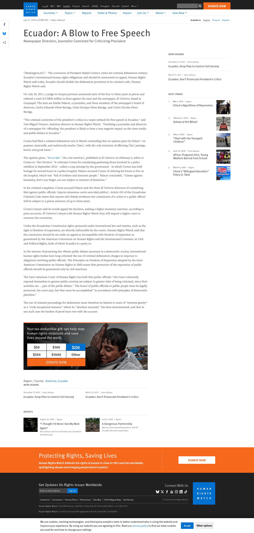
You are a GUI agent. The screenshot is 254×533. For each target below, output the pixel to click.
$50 (37, 347)
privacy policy (140, 525)
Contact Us (45, 499)
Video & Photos (107, 13)
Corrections (57, 499)
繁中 (59, 6)
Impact (127, 13)
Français (76, 6)
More (135, 6)
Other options (204, 525)
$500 (37, 354)
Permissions (85, 499)
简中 (52, 6)
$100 (56, 347)
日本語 (95, 6)
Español (125, 6)
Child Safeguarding (112, 499)
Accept (187, 525)
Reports (87, 13)
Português (105, 6)
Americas (50, 381)
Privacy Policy (71, 499)
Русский (115, 6)
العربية (45, 6)
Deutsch (86, 6)
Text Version (128, 499)
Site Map (97, 499)
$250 (76, 347)
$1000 (56, 354)
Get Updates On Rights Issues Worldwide (70, 484)
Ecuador (63, 381)
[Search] (200, 6)
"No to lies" (53, 157)
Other (75, 354)
